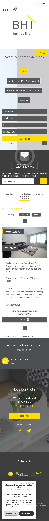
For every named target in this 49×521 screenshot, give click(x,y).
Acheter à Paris (14, 208)
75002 (12, 363)
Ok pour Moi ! (26, 513)
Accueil (4, 208)
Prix (23, 215)
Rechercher (24, 139)
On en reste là (25, 483)
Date (36, 214)
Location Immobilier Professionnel (23, 90)
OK (43, 181)
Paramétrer (11, 513)
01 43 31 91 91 (24, 406)
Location (24, 100)
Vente (24, 71)
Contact (24, 416)
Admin (37, 505)
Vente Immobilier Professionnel (24, 81)
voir (23, 319)
